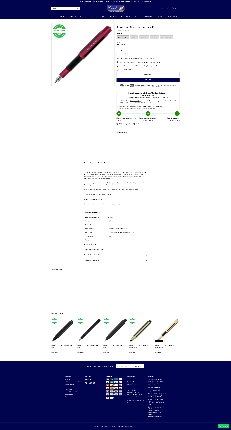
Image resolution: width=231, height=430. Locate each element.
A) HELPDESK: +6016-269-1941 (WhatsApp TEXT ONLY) (134, 383)
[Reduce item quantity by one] (118, 54)
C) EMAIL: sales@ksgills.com (135, 400)
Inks (137, 16)
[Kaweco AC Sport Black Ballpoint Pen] (63, 336)
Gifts (82, 16)
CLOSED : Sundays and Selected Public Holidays (155, 415)
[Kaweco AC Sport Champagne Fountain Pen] (167, 336)
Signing (112, 16)
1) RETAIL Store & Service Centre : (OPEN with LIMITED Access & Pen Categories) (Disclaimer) (156, 382)
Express (93, 16)
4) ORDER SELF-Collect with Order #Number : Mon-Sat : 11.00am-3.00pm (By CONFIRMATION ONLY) (156, 409)
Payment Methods (70, 384)
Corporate (126, 16)
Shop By (172, 16)
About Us (67, 379)
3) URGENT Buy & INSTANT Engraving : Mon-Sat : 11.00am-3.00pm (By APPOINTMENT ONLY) (157, 402)
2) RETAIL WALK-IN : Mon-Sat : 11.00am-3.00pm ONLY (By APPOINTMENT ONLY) (157, 395)
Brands (71, 16)
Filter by (58, 16)
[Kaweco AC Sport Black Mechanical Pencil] (115, 336)
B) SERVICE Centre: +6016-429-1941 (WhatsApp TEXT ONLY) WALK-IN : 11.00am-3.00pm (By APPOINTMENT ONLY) (136, 392)
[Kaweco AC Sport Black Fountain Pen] (89, 336)
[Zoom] (83, 54)
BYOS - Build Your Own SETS (73, 382)
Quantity (119, 50)
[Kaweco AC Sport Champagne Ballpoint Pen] (141, 336)
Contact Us (68, 387)
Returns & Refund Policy (72, 392)
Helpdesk (148, 16)
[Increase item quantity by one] (125, 54)
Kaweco (61, 313)
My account (130, 403)
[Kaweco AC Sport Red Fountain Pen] (148, 141)
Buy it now (148, 79)
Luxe (103, 16)
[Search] (78, 8)
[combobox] (65, 8)
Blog (160, 16)
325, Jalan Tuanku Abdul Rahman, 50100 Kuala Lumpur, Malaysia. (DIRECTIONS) (156, 389)
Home (118, 23)
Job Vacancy (68, 389)
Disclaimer (68, 397)
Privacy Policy (69, 394)
